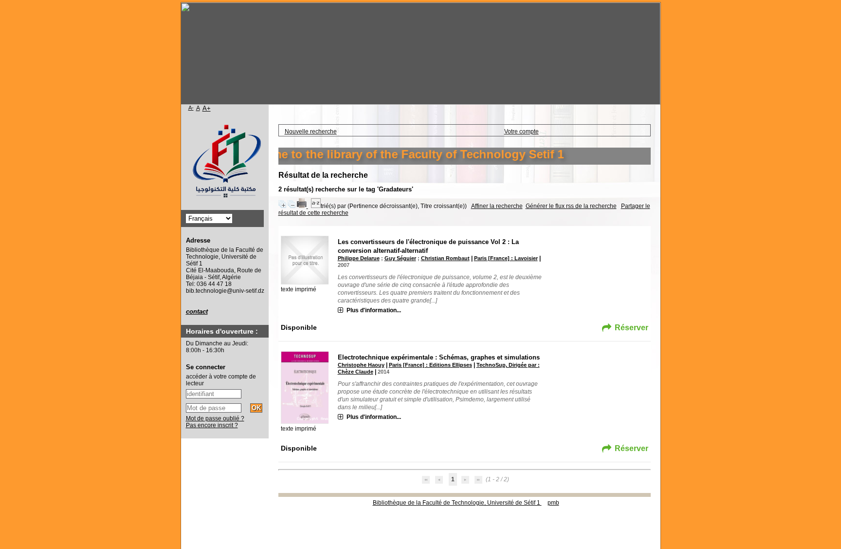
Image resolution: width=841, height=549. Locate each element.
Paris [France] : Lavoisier (506, 258)
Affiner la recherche (497, 206)
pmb (553, 502)
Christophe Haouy (361, 365)
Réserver (631, 327)
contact (197, 311)
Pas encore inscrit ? (212, 425)
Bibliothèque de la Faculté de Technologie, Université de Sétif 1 (457, 502)
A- (191, 108)
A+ (206, 108)
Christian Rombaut (445, 258)
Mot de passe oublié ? (215, 418)
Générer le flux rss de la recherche (571, 206)
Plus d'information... (374, 310)
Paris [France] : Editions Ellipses (430, 365)
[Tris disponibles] (316, 206)
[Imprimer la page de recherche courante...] (302, 206)
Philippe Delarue (359, 258)
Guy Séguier (400, 258)
